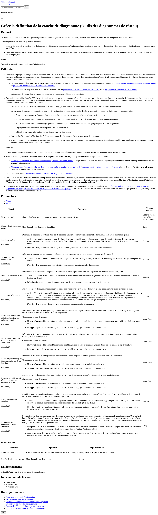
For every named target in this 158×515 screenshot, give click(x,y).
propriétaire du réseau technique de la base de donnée (135, 83)
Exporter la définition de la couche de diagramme (25, 506)
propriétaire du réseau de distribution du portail (81, 90)
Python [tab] (8, 203)
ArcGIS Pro (6, 4)
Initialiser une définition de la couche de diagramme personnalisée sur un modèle (42, 161)
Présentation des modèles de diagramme (21, 504)
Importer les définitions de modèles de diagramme (25, 508)
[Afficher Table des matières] (2, 20)
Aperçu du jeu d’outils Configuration (20, 497)
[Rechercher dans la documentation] (26, 7)
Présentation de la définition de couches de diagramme (27, 502)
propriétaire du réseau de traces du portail (121, 90)
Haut (3, 513)
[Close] (2, 18)
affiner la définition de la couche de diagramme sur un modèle (50, 173)
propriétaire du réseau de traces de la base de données (34, 85)
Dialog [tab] (8, 201)
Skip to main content (9, 2)
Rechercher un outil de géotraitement (20, 499)
